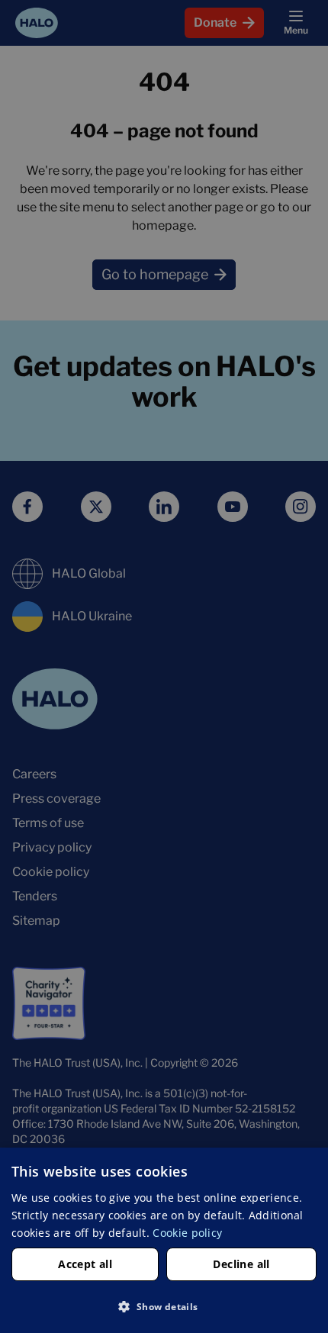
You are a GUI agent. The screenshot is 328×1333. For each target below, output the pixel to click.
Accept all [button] (85, 1264)
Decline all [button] (241, 1264)
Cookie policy (187, 1232)
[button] (164, 1306)
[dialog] (164, 1240)
